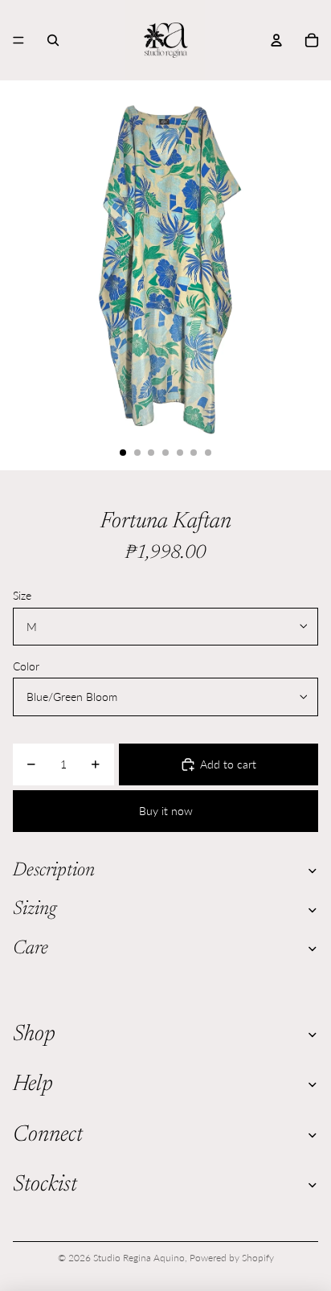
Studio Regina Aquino (139, 1258)
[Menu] (18, 40)
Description (54, 870)
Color (26, 666)
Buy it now (166, 811)
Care (30, 948)
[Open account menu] (276, 40)
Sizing (34, 909)
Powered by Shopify (232, 1258)
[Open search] (53, 40)
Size (22, 595)
